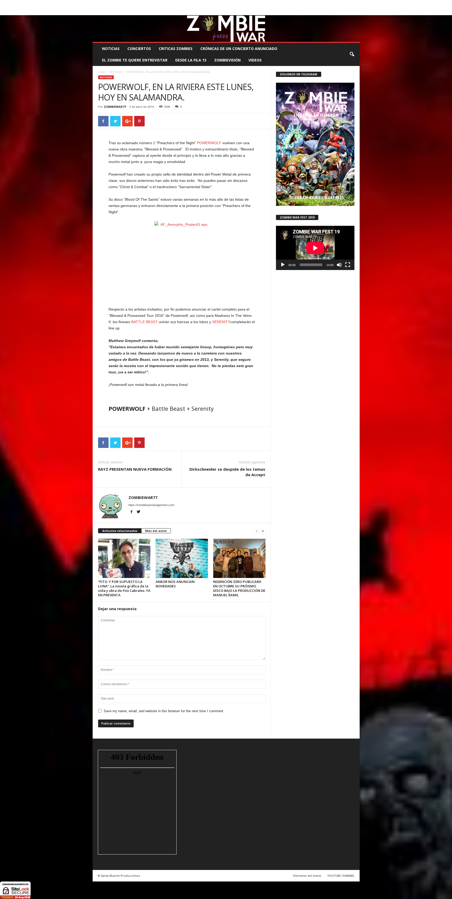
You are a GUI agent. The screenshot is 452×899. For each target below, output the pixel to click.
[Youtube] (356, 11)
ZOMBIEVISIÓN (227, 60)
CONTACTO (292, 4)
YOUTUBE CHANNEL (341, 876)
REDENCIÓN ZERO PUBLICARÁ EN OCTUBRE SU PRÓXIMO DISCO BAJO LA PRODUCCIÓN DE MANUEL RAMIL (239, 588)
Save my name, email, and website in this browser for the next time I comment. (164, 711)
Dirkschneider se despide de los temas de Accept (227, 472)
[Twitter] (347, 11)
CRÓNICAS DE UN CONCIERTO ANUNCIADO (238, 48)
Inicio (101, 72)
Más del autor (156, 531)
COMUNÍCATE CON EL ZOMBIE (232, 4)
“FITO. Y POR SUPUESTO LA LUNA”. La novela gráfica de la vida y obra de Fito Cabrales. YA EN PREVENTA (124, 588)
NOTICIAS (111, 48)
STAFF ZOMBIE (269, 4)
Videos (255, 60)
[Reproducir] (282, 264)
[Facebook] (331, 11)
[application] (315, 248)
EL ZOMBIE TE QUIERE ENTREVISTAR (134, 60)
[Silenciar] (339, 264)
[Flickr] (339, 11)
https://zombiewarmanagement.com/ (151, 505)
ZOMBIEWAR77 (115, 107)
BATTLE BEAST (144, 322)
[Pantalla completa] (347, 264)
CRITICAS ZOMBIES (176, 48)
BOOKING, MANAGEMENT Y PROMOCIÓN (123, 4)
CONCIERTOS (139, 48)
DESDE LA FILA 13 (190, 60)
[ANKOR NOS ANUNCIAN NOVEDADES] (182, 558)
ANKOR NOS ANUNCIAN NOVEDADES (175, 583)
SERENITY (221, 322)
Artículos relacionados (119, 531)
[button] (352, 54)
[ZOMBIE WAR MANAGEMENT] (226, 28)
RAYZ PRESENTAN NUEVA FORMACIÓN (135, 469)
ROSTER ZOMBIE (317, 4)
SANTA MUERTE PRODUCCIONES (181, 4)
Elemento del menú (307, 876)
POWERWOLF (209, 143)
